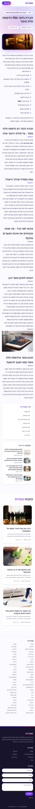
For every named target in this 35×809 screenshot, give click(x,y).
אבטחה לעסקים (12, 708)
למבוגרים (13, 646)
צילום (15, 669)
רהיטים (31, 710)
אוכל (32, 697)
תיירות (14, 662)
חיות (32, 692)
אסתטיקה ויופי (12, 677)
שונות (31, 644)
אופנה (14, 644)
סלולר (31, 708)
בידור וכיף (30, 657)
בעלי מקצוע (13, 692)
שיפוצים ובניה (12, 664)
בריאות (31, 662)
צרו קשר (6, 3)
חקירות (14, 685)
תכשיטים (31, 669)
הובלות (31, 690)
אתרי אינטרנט (29, 667)
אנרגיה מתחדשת (11, 710)
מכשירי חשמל (29, 713)
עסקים (31, 677)
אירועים (31, 646)
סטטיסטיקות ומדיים (28, 685)
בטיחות (14, 657)
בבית (32, 659)
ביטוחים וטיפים (29, 680)
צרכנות (14, 659)
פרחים (14, 702)
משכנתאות (13, 695)
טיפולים (14, 697)
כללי (15, 667)
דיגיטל (31, 702)
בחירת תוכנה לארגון (11, 713)
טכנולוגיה (30, 654)
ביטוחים (14, 674)
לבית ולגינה (30, 700)
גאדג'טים (13, 705)
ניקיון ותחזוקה (29, 687)
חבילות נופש (30, 664)
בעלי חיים (13, 687)
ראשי (29, 12)
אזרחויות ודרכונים (11, 690)
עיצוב (32, 674)
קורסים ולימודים (29, 649)
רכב (32, 695)
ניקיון (15, 700)
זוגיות (14, 654)
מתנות (14, 672)
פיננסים (31, 652)
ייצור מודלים (28, 143)
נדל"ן (32, 682)
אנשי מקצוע (30, 672)
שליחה (29, 794)
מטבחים (14, 652)
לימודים (14, 649)
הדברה (14, 682)
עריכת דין (30, 705)
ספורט (14, 680)
